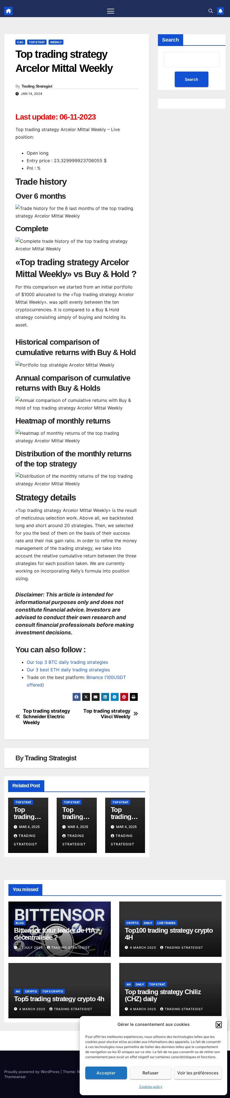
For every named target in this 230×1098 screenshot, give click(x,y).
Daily (148, 923)
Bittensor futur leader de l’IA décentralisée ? (54, 934)
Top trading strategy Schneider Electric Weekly (46, 716)
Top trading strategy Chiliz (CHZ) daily (163, 995)
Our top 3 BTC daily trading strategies (67, 662)
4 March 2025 (143, 948)
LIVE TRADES (166, 923)
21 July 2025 (31, 948)
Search (170, 40)
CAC (20, 42)
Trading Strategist (37, 86)
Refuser (150, 1073)
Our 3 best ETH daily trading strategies (68, 669)
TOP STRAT (37, 42)
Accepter (106, 1073)
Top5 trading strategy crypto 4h (59, 999)
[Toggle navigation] (111, 10)
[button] (219, 1024)
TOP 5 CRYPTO (52, 991)
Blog (20, 923)
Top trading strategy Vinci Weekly (106, 714)
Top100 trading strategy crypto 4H (169, 934)
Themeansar (15, 1076)
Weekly (56, 42)
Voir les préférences (198, 1073)
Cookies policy (150, 1087)
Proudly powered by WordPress (32, 1071)
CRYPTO (133, 923)
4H (18, 991)
